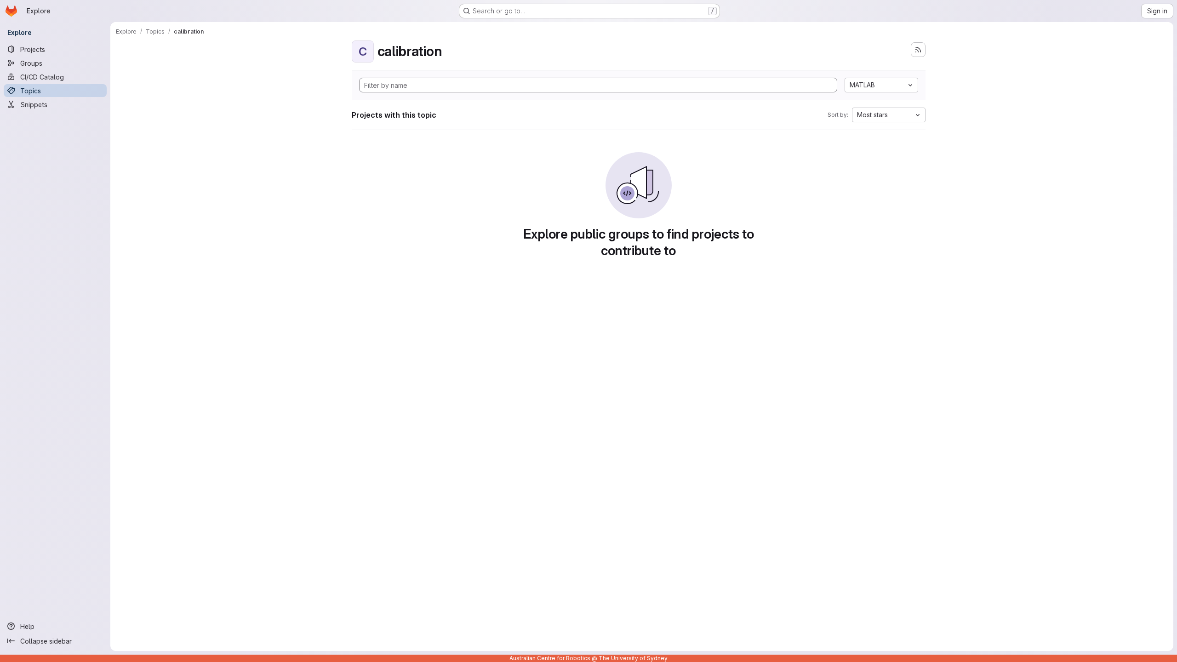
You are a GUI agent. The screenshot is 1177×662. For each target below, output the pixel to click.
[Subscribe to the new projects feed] (918, 49)
